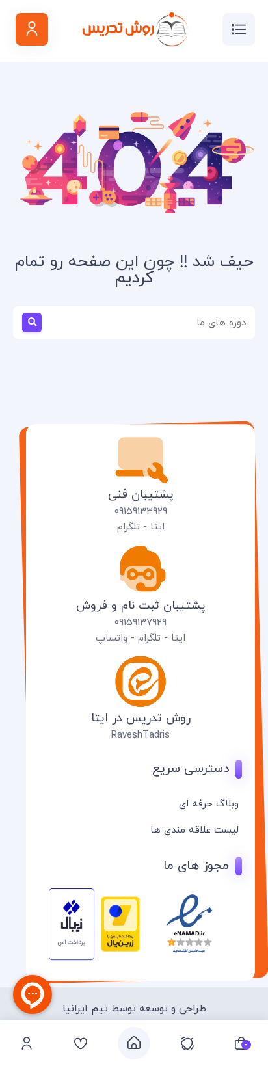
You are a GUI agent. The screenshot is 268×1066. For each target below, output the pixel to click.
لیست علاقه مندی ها (194, 830)
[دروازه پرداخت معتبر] (120, 950)
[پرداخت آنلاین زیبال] (71, 958)
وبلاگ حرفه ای (209, 804)
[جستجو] (25, 322)
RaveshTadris (140, 735)
